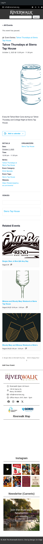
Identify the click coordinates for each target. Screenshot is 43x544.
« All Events (7, 25)
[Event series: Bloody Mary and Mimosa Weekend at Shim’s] (26, 348)
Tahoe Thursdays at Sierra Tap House (9, 164)
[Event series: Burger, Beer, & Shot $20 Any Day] (11, 264)
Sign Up (21, 519)
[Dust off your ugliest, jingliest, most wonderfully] (17, 469)
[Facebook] (32, 7)
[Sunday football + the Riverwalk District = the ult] (17, 481)
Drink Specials (7, 171)
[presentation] (20, 244)
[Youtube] (41, 7)
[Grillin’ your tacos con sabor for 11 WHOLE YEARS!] (7, 481)
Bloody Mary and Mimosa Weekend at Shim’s (20, 345)
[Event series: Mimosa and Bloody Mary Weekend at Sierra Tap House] (27, 307)
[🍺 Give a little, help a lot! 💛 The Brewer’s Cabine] (35, 481)
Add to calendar (14, 133)
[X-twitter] (38, 7)
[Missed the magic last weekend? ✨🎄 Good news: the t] (7, 469)
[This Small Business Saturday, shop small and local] (26, 469)
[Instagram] (35, 7)
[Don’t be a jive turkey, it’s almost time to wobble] (26, 481)
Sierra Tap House (8, 177)
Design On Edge (36, 540)
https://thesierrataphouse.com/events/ (10, 184)
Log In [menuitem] (3, 3)
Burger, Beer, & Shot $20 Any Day (15, 261)
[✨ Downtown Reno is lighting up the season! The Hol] (35, 469)
